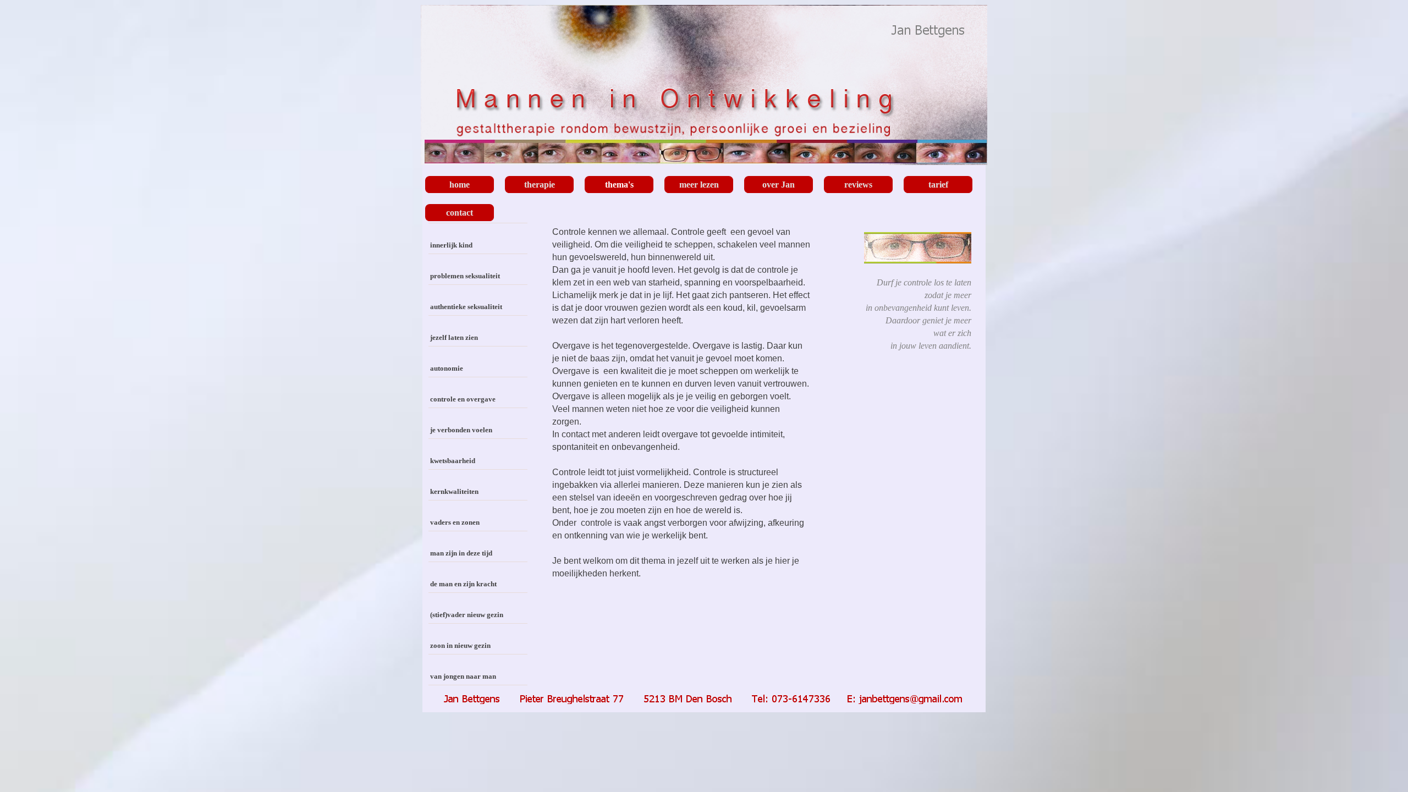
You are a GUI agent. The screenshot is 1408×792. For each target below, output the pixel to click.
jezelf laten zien (454, 337)
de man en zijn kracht (463, 584)
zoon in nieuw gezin (460, 645)
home (459, 184)
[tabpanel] (681, 409)
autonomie (446, 368)
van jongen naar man (463, 676)
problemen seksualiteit (465, 276)
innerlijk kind (451, 245)
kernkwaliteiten (454, 491)
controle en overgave (463, 399)
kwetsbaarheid (452, 461)
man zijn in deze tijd (461, 553)
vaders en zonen (455, 522)
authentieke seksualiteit (466, 306)
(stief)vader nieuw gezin (466, 614)
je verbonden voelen (461, 430)
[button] (705, 696)
